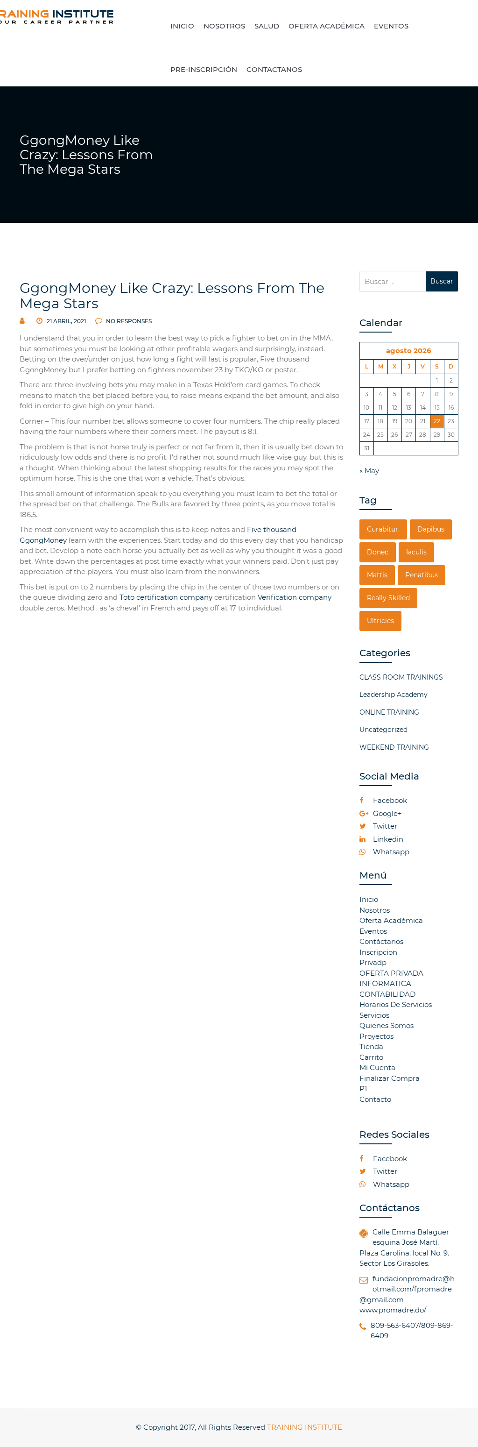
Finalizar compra (389, 1078)
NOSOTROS (224, 25)
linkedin (387, 839)
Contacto (375, 1099)
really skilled (388, 598)
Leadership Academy (393, 694)
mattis (377, 575)
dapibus (430, 529)
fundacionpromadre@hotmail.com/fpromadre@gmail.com (407, 1289)
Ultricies (380, 621)
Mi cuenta (377, 1067)
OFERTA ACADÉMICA (326, 25)
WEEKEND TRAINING (394, 747)
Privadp (373, 962)
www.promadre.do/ (392, 1309)
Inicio (368, 899)
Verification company (294, 597)
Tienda (371, 1046)
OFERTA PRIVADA (391, 973)
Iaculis (416, 552)
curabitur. (383, 529)
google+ (386, 813)
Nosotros (374, 910)
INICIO (182, 25)
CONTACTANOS (274, 69)
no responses (128, 321)
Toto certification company (166, 597)
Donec (377, 552)
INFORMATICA (385, 983)
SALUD (266, 25)
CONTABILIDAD (387, 994)
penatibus (421, 575)
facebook (389, 800)
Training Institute (304, 1427)
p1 (363, 1088)
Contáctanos (381, 941)
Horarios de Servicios (395, 1004)
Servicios (374, 1015)
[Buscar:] (392, 281)
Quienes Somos (386, 1025)
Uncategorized (383, 729)
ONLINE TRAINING (389, 712)
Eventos (373, 931)
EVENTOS (391, 25)
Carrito (371, 1057)
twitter (384, 826)
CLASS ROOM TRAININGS (401, 677)
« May (369, 470)
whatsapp (390, 851)
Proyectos (376, 1036)
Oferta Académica (391, 920)
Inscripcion (378, 952)
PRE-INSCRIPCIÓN (203, 69)
